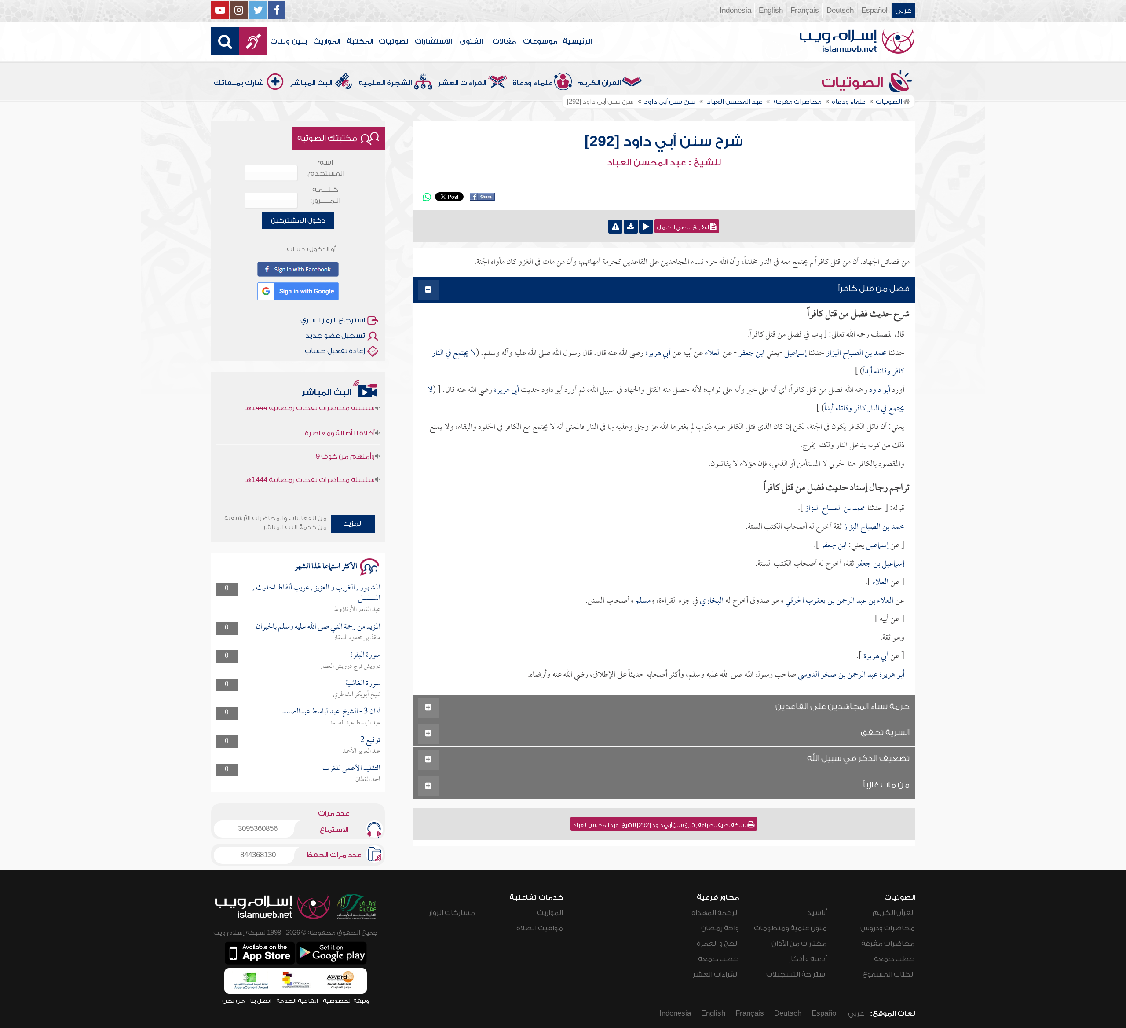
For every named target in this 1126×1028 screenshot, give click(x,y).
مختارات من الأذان (799, 944)
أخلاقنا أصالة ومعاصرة (340, 414)
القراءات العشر (462, 83)
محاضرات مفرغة (888, 944)
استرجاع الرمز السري (332, 320)
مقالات (504, 41)
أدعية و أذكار (808, 959)
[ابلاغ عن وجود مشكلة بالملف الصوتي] (615, 227)
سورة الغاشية (362, 683)
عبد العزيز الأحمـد (361, 751)
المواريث (326, 41)
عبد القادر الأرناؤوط (357, 610)
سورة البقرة (365, 655)
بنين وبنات (288, 41)
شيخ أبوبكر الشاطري (356, 695)
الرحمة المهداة (715, 913)
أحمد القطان (367, 780)
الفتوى (471, 41)
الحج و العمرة (718, 944)
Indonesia (735, 11)
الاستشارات (433, 41)
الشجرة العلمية (385, 83)
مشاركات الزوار (452, 913)
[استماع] (646, 227)
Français (804, 11)
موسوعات (540, 41)
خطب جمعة (894, 959)
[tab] (664, 290)
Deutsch (840, 11)
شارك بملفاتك (239, 83)
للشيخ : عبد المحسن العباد (664, 163)
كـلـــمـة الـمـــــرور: (325, 195)
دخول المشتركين (298, 220)
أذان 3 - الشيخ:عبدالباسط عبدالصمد (331, 712)
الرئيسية (577, 41)
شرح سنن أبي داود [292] (664, 142)
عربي (903, 11)
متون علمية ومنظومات (790, 928)
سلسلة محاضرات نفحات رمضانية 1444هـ (310, 461)
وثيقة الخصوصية (346, 1001)
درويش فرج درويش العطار (350, 666)
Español (874, 11)
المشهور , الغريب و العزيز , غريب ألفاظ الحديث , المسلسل (316, 593)
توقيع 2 (370, 740)
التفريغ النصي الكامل (683, 227)
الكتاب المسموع (889, 974)
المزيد (353, 523)
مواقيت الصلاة (539, 928)
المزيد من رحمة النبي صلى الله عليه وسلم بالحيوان (318, 627)
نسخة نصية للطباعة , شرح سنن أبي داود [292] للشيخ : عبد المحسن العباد (660, 825)
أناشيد (817, 913)
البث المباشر (311, 83)
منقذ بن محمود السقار (356, 638)
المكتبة (360, 41)
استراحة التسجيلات (796, 974)
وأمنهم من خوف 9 (345, 438)
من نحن (233, 1001)
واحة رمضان (720, 928)
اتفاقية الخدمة (297, 1001)
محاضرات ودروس (887, 928)
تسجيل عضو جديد (335, 336)
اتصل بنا (260, 1001)
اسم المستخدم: (325, 167)
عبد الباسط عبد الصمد (354, 723)
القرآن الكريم (599, 83)
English (771, 11)
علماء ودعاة (532, 83)
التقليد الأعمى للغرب (351, 768)
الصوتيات (394, 41)
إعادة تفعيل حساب (335, 351)
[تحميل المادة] (631, 227)
